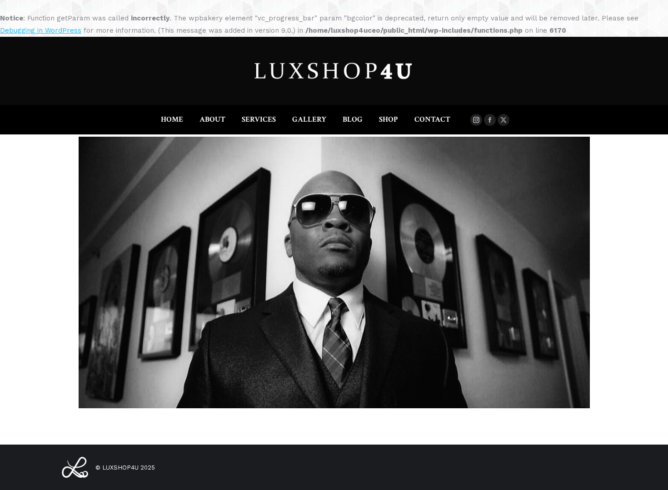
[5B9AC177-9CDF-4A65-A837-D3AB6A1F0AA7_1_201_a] (334, 272)
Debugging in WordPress (40, 30)
